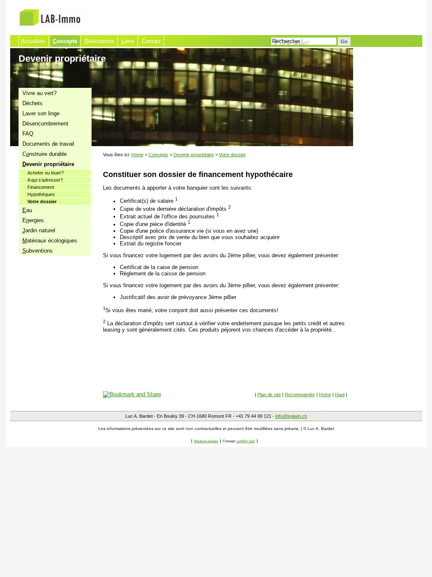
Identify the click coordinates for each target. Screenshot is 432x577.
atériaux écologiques (49, 240)
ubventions (37, 251)
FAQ (27, 134)
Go (344, 41)
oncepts (65, 41)
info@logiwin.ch (291, 416)
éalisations (99, 41)
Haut (340, 394)
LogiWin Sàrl (245, 441)
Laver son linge (40, 113)
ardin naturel (38, 230)
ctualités (33, 41)
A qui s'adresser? (45, 179)
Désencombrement (45, 123)
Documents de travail (48, 144)
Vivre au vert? (39, 93)
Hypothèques (41, 194)
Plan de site (269, 394)
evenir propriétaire (48, 164)
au (27, 210)
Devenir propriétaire (193, 154)
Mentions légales (206, 441)
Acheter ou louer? (45, 172)
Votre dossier (42, 201)
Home (137, 154)
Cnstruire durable (44, 154)
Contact (151, 41)
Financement (40, 187)
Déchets (32, 103)
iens (128, 41)
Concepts (158, 154)
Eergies (33, 220)
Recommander (300, 394)
